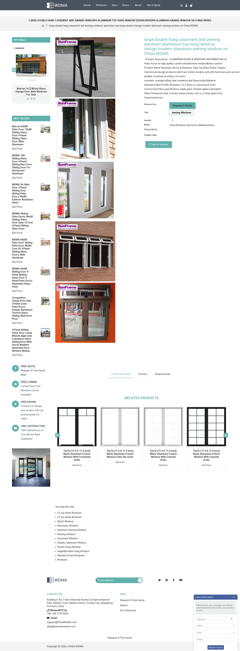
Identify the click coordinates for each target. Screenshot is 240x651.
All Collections (128, 610)
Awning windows (66, 534)
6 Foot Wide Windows (69, 512)
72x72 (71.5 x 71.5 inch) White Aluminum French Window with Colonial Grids (163, 455)
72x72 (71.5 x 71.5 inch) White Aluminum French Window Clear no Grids (120, 453)
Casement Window (67, 538)
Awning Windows (181, 112)
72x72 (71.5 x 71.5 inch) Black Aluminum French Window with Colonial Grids (206, 455)
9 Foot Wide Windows (69, 517)
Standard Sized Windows (70, 555)
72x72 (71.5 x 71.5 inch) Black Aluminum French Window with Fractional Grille (76, 455)
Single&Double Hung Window (73, 551)
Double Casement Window (71, 542)
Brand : (147, 124)
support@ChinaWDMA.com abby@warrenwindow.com (62, 622)
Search (124, 605)
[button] (216, 597)
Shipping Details (163, 374)
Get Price (17, 148)
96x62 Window (65, 521)
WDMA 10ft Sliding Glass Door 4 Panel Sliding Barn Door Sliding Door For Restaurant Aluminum (22, 164)
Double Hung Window (69, 546)
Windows (62, 559)
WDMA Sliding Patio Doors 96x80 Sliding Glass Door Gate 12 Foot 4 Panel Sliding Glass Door (22, 221)
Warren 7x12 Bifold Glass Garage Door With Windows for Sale (31, 91)
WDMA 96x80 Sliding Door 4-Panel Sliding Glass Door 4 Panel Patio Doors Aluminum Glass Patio (22, 277)
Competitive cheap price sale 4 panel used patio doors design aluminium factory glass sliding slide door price (22, 308)
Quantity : (148, 120)
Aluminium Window (67, 525)
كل (42, 25)
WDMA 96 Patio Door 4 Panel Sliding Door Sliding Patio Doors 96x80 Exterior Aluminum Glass (22, 193)
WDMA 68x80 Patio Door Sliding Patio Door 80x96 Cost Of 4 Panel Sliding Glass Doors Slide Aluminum (22, 248)
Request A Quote (182, 105)
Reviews (143, 374)
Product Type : (151, 135)
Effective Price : (150, 104)
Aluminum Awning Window (71, 529)
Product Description (121, 374)
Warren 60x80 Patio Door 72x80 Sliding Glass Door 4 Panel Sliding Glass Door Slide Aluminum (22, 135)
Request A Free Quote (132, 600)
